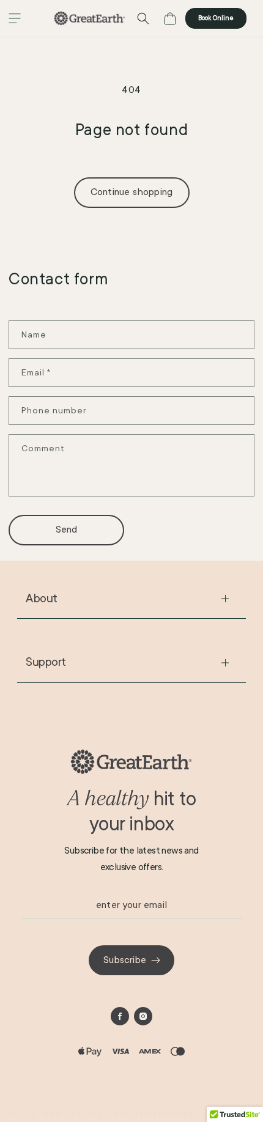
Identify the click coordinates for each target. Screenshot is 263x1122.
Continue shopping (131, 191)
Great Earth (63, 1114)
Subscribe (124, 959)
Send (67, 529)
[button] (14, 18)
